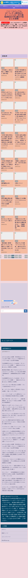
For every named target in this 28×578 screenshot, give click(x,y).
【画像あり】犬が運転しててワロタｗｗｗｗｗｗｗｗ (20, 200)
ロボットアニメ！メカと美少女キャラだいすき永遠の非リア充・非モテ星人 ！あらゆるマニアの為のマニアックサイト (13, 415)
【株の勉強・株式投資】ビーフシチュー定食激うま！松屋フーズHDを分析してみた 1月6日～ (7, 246)
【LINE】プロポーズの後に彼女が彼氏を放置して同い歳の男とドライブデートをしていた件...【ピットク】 (20, 116)
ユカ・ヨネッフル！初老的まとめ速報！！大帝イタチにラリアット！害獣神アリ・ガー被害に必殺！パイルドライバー (13, 439)
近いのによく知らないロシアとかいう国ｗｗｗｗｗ (6, 220)
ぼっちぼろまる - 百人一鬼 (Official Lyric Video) (6, 114)
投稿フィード (5, 533)
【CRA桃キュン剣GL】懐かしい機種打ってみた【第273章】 (7, 71)
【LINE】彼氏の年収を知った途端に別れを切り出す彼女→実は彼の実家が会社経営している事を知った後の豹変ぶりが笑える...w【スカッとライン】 (7, 140)
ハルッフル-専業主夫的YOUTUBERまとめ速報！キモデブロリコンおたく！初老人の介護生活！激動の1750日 (13, 422)
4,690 (16, 256)
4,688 (9, 256)
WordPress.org (5, 540)
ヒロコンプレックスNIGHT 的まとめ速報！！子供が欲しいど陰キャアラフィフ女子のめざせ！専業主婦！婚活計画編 (14, 488)
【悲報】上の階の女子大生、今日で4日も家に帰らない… (20, 162)
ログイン (4, 529)
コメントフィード (6, 536)
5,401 (26, 256)
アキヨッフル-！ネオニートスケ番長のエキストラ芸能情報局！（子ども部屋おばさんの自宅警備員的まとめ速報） (13, 461)
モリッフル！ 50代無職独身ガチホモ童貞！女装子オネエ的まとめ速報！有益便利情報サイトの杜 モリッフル (13, 474)
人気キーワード (19, 183)
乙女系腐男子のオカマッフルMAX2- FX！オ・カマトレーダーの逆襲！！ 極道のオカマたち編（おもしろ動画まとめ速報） (13, 365)
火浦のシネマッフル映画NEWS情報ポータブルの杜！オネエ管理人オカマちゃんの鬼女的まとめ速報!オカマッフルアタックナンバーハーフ (13, 433)
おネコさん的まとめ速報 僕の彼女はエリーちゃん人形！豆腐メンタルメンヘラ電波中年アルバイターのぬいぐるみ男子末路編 (13, 358)
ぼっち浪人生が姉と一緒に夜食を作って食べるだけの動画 (20, 94)
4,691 (20, 256)
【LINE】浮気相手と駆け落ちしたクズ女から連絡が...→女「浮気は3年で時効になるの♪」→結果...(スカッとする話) (7, 164)
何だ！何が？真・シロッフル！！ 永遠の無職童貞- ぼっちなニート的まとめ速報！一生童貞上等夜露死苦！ (13, 400)
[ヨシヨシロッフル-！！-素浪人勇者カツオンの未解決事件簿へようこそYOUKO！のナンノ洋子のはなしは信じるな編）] (14, 467)
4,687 (5, 256)
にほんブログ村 (5, 306)
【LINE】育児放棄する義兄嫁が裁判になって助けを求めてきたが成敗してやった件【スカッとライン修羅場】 (20, 73)
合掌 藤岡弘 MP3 (5, 183)
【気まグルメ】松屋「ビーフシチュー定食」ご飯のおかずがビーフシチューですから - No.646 (21, 246)
